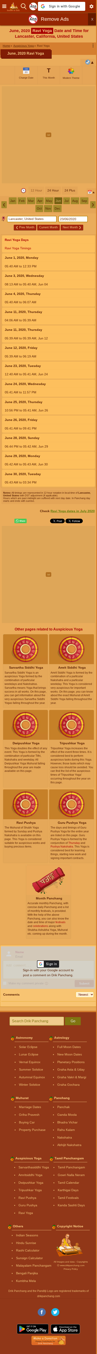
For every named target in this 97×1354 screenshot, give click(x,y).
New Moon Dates (69, 1054)
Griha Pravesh (29, 1114)
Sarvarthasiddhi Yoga (33, 1167)
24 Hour (53, 190)
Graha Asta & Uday (71, 1069)
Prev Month (25, 227)
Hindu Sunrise (26, 1243)
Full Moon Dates (69, 1047)
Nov (48, 208)
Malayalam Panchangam (33, 1265)
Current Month (48, 227)
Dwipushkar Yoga (30, 1182)
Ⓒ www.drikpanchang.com (70, 1265)
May (49, 201)
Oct (39, 208)
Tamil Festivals (68, 1198)
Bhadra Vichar (67, 1122)
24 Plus (70, 190)
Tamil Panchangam (71, 1167)
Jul (67, 201)
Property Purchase (32, 1130)
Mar (31, 201)
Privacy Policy (71, 1269)
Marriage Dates (30, 1107)
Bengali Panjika (27, 1273)
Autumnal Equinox (32, 1077)
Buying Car (27, 1122)
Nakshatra (64, 1137)
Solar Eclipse (28, 1047)
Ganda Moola (67, 1114)
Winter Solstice (29, 1084)
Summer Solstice (31, 1069)
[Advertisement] (48, 134)
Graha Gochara (68, 1084)
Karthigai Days (68, 1190)
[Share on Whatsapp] (20, 521)
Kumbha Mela (26, 1281)
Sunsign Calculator (29, 1258)
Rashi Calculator (27, 1250)
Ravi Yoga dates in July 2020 (73, 511)
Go (73, 1021)
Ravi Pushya (27, 1198)
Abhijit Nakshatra (69, 1145)
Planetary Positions (71, 1062)
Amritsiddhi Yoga (30, 1175)
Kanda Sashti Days (71, 1205)
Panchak (63, 1107)
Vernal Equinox (29, 1062)
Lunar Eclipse (28, 1054)
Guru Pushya (27, 1205)
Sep (84, 201)
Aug (75, 201)
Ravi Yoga (25, 1213)
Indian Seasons (27, 1235)
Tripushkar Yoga (30, 1190)
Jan (12, 201)
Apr (39, 201)
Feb (22, 201)
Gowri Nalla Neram (71, 1175)
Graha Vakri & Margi (71, 1077)
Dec (57, 208)
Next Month (72, 227)
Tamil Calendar (68, 1182)
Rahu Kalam (66, 1130)
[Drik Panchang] (14, 6)
